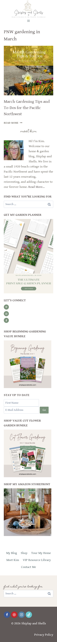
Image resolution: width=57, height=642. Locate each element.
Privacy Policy (43, 635)
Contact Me (28, 567)
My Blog (11, 553)
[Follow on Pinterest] (6, 307)
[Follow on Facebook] (6, 320)
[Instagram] (21, 614)
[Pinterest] (14, 614)
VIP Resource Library (37, 560)
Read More (13, 122)
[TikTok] (29, 614)
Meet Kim (12, 560)
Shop (24, 553)
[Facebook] (7, 614)
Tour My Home (41, 553)
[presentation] (28, 70)
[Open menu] (29, 20)
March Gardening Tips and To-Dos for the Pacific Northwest (27, 107)
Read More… (36, 187)
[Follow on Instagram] (6, 313)
